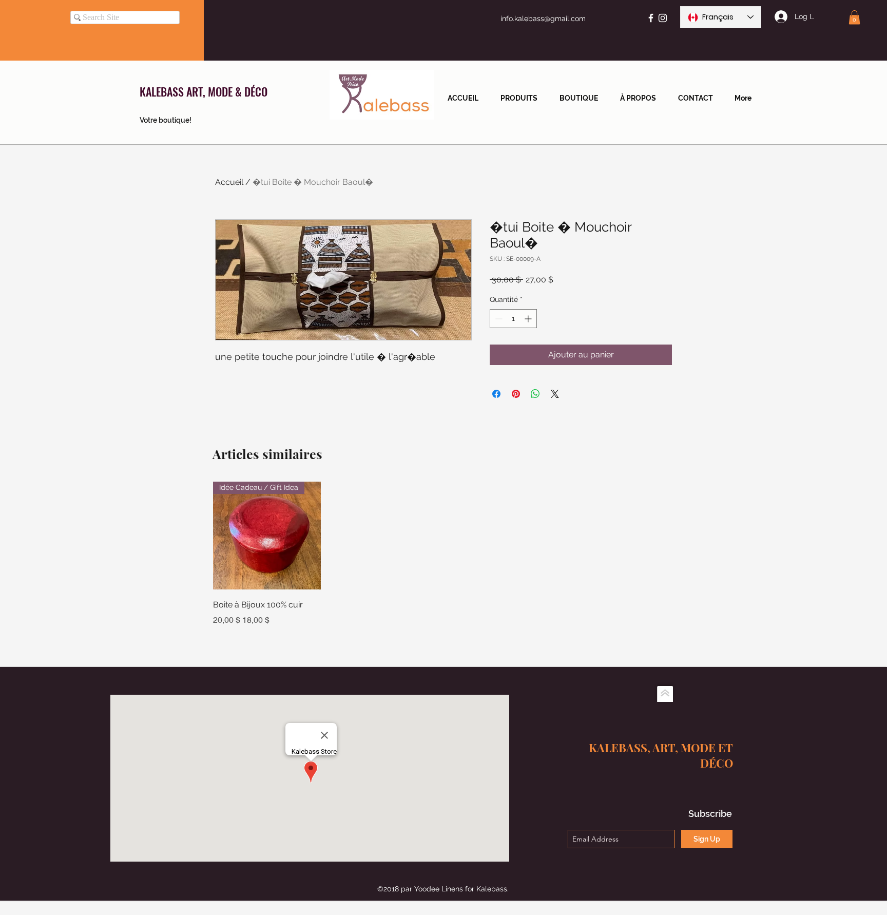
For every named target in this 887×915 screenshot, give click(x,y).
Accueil (229, 182)
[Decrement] (497, 319)
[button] (854, 17)
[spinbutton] (513, 319)
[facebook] (651, 18)
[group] (443, 554)
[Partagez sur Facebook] (496, 394)
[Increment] (529, 319)
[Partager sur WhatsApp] (535, 394)
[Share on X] (555, 394)
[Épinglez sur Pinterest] (516, 394)
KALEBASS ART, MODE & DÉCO (203, 91)
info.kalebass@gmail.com (543, 18)
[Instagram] (662, 18)
